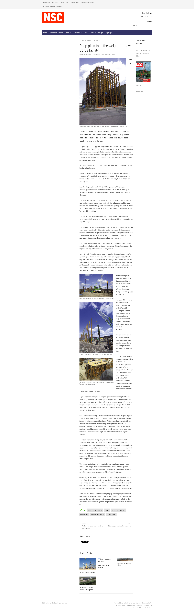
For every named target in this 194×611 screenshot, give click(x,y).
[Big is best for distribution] (87, 564)
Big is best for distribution (87, 572)
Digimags (109, 33)
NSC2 (100, 54)
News (67, 33)
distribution (84, 514)
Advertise (55, 2)
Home (45, 33)
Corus (107, 510)
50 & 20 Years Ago (97, 33)
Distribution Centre (97, 514)
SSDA (86, 33)
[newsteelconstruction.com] (53, 17)
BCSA (62, 2)
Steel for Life (74, 2)
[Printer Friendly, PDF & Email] (83, 510)
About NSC (46, 2)
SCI (67, 2)
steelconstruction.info (87, 2)
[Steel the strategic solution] (106, 560)
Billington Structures (95, 510)
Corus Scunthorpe (118, 510)
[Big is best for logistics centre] (125, 559)
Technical (77, 33)
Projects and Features (56, 33)
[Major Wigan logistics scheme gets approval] (87, 580)
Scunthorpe (111, 514)
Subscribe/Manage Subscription (52, 7)
